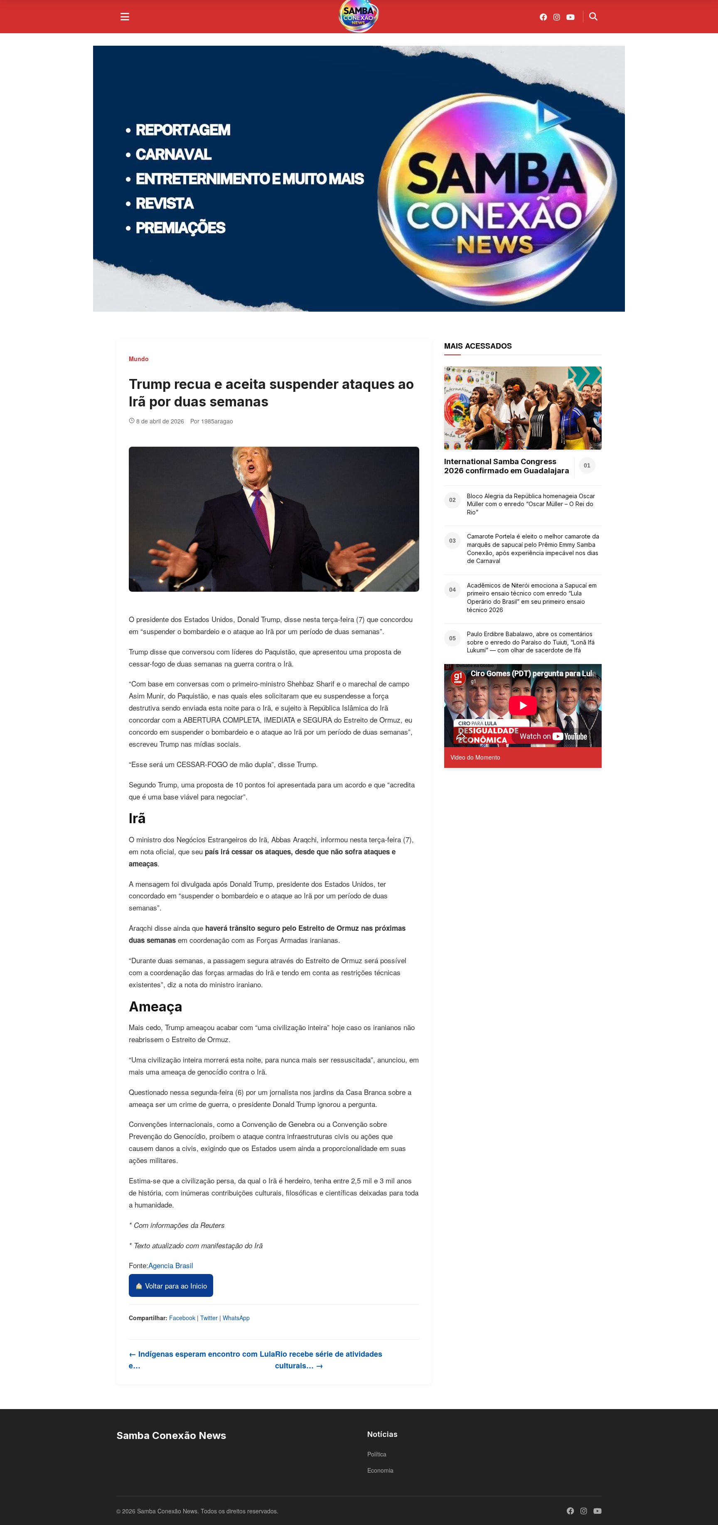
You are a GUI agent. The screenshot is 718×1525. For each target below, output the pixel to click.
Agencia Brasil (170, 1265)
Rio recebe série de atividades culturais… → (328, 1359)
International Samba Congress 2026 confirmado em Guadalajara (506, 466)
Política (376, 1454)
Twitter (209, 1317)
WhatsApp (236, 1317)
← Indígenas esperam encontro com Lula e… (202, 1359)
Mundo (139, 358)
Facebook (182, 1317)
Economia (380, 1470)
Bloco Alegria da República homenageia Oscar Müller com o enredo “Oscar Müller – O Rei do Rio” (531, 504)
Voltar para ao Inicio (175, 1285)
